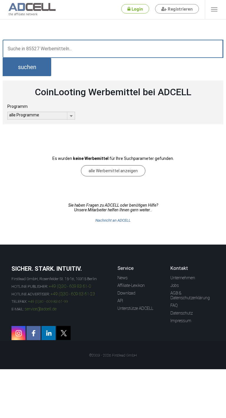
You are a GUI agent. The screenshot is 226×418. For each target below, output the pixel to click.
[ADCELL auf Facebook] (33, 333)
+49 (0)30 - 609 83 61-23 (73, 294)
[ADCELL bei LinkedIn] (48, 333)
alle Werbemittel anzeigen (113, 170)
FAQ (174, 305)
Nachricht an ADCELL (113, 220)
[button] (27, 67)
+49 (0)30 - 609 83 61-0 (70, 286)
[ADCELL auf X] (63, 333)
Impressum (180, 320)
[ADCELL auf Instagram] (18, 333)
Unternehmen (182, 277)
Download (126, 293)
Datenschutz (181, 313)
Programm (17, 106)
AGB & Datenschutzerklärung (190, 295)
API (120, 300)
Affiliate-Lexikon (131, 285)
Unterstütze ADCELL (135, 308)
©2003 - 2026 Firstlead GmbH (113, 355)
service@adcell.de (40, 309)
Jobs (174, 285)
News (122, 277)
